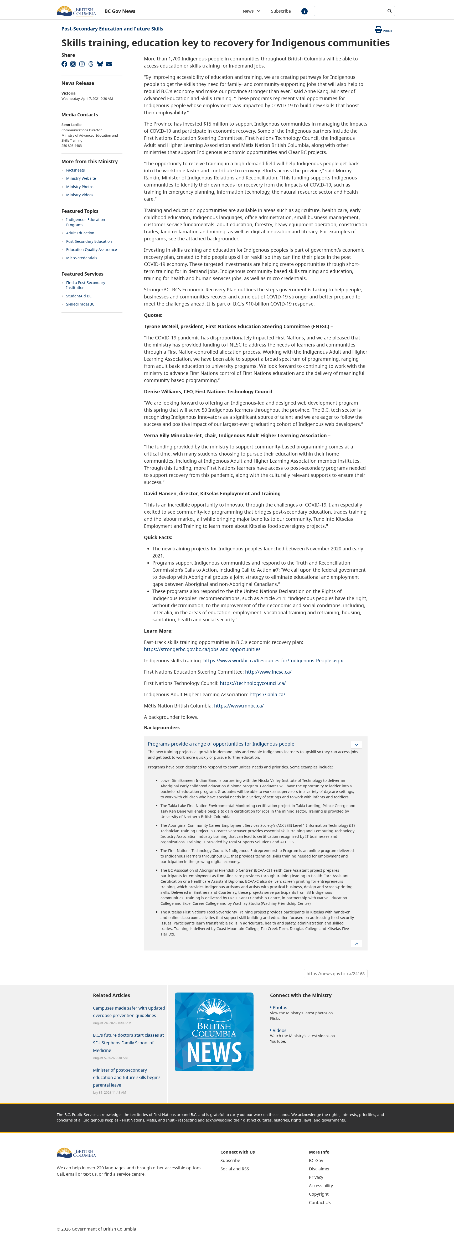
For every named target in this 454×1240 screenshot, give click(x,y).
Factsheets (75, 170)
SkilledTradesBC (80, 304)
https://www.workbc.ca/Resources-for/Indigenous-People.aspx (273, 660)
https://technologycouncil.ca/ (253, 683)
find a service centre (124, 1174)
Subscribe (281, 11)
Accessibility (321, 1186)
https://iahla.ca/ (267, 694)
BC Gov (316, 1160)
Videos (279, 1030)
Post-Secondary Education (89, 241)
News (250, 11)
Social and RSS (234, 1169)
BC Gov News (120, 11)
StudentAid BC (79, 295)
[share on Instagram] (82, 63)
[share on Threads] (91, 63)
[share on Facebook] (64, 63)
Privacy (316, 1177)
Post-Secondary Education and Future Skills (112, 28)
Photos (280, 1007)
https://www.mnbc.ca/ (239, 705)
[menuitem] (258, 1160)
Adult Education (80, 232)
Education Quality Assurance (91, 249)
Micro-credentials (81, 257)
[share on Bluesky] (99, 63)
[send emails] (108, 63)
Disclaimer (319, 1169)
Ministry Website (81, 178)
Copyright (319, 1194)
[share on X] (73, 63)
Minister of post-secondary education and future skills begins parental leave (127, 1077)
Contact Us (320, 1202)
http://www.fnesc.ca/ (268, 672)
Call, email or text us (77, 1174)
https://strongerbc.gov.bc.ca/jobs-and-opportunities (202, 649)
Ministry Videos (79, 194)
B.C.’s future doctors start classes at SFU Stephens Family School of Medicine (128, 1042)
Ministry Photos (80, 186)
